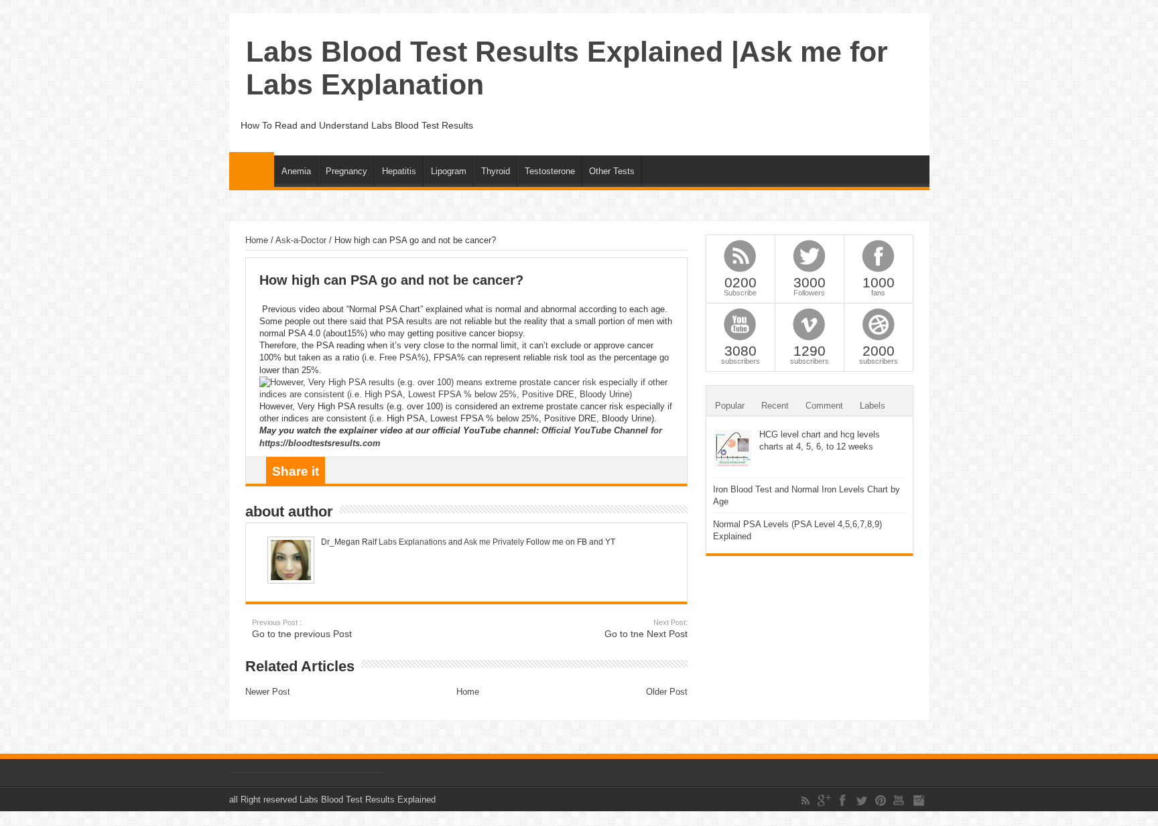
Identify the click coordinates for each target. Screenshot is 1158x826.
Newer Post (267, 692)
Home (251, 169)
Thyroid (495, 171)
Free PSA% (402, 357)
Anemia (296, 171)
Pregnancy (346, 171)
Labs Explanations (411, 542)
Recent (775, 406)
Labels (872, 406)
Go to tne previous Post (302, 629)
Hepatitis (399, 171)
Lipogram (448, 171)
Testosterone (550, 171)
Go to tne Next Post (646, 629)
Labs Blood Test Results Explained (368, 800)
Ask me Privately (494, 542)
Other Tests (612, 171)
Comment (824, 406)
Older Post (667, 692)
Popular (730, 406)
